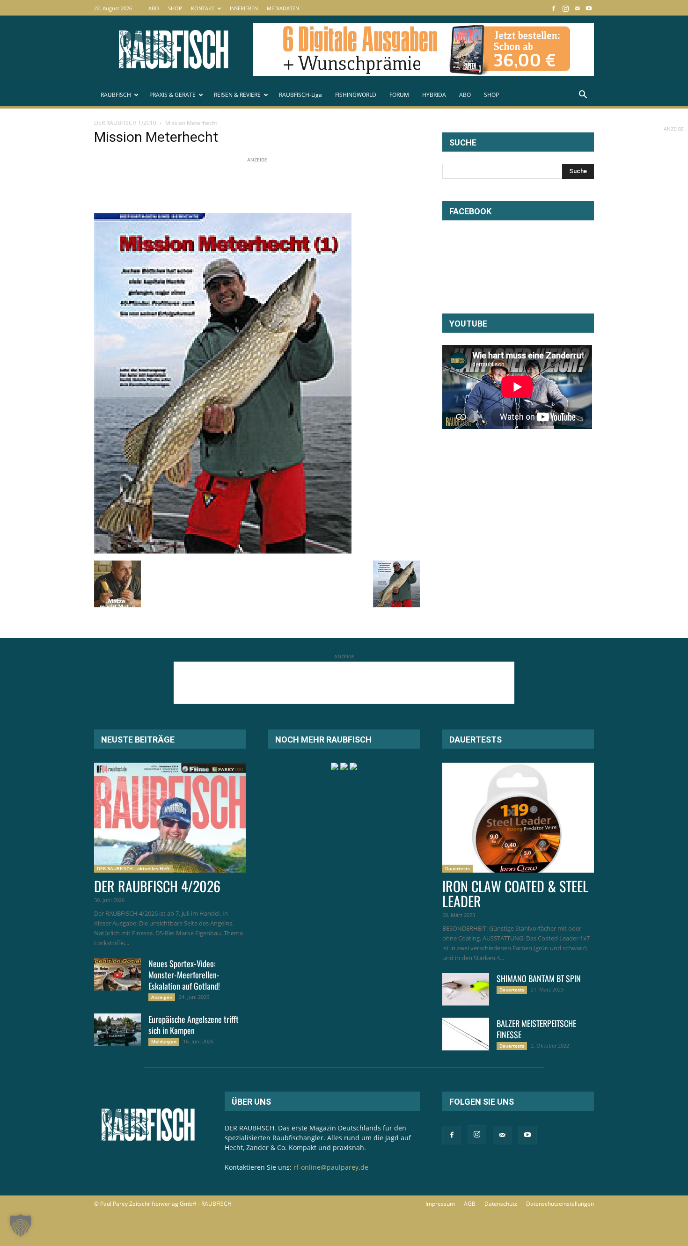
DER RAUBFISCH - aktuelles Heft (133, 868)
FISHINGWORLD (355, 95)
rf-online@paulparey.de (330, 1167)
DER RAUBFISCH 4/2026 (157, 885)
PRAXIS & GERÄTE (172, 95)
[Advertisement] (264, 186)
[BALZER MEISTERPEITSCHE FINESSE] (465, 1034)
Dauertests (457, 868)
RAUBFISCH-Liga (300, 95)
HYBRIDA (434, 95)
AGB (470, 1204)
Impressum (440, 1204)
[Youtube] (589, 8)
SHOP (175, 8)
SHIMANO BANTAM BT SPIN (539, 978)
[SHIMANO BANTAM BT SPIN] (465, 989)
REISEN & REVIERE (237, 95)
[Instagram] (565, 8)
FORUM (399, 95)
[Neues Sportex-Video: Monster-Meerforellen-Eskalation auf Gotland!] (117, 974)
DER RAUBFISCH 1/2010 (125, 123)
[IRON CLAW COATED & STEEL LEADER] (518, 818)
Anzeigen (161, 997)
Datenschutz (500, 1204)
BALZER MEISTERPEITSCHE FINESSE (536, 1029)
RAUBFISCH (116, 95)
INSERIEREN (244, 8)
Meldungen (163, 1041)
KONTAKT (202, 8)
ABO (153, 8)
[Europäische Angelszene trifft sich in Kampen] (117, 1029)
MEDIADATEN (283, 8)
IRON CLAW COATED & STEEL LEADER (515, 893)
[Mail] (577, 8)
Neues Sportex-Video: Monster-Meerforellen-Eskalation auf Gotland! (184, 974)
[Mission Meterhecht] (222, 551)
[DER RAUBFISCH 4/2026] (170, 818)
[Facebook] (554, 8)
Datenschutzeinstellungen (560, 1204)
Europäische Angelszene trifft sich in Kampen (193, 1024)
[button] (582, 95)
